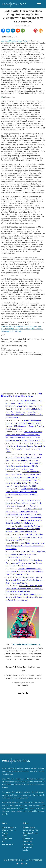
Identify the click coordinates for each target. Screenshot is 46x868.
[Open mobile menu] (39, 4)
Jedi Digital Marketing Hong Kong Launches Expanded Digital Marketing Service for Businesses (24, 466)
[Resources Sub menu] (13, 844)
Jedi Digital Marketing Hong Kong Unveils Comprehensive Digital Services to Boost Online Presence (24, 597)
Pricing (5, 833)
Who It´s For (7, 830)
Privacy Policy (29, 827)
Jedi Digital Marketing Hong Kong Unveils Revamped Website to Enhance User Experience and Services (24, 588)
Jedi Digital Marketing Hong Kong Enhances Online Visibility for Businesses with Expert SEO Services (24, 528)
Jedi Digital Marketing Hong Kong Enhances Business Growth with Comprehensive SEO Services (25, 554)
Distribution (7, 838)
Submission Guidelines (28, 840)
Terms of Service (30, 830)
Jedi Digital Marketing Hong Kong (14, 41)
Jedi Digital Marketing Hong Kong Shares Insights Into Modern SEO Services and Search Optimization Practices (24, 403)
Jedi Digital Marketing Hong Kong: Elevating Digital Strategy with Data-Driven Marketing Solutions (24, 520)
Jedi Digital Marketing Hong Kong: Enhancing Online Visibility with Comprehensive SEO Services (24, 537)
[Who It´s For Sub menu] (15, 830)
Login (25, 850)
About (4, 836)
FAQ (3, 841)
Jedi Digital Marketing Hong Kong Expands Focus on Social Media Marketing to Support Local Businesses (24, 503)
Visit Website (23, 685)
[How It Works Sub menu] (15, 827)
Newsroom (27, 847)
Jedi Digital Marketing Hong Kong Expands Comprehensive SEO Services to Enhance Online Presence (24, 563)
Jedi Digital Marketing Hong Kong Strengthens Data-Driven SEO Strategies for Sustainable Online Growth (24, 457)
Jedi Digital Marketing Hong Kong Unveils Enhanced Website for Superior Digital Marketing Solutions (24, 571)
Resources (6, 844)
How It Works (8, 827)
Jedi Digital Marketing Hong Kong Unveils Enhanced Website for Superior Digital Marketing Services (24, 580)
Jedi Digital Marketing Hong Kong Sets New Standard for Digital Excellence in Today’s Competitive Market (23, 474)
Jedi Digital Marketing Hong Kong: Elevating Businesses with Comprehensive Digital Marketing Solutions (24, 511)
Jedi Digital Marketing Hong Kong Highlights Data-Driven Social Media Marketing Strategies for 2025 (23, 483)
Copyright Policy (30, 833)
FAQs (25, 836)
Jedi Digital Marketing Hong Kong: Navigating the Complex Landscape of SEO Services (25, 546)
